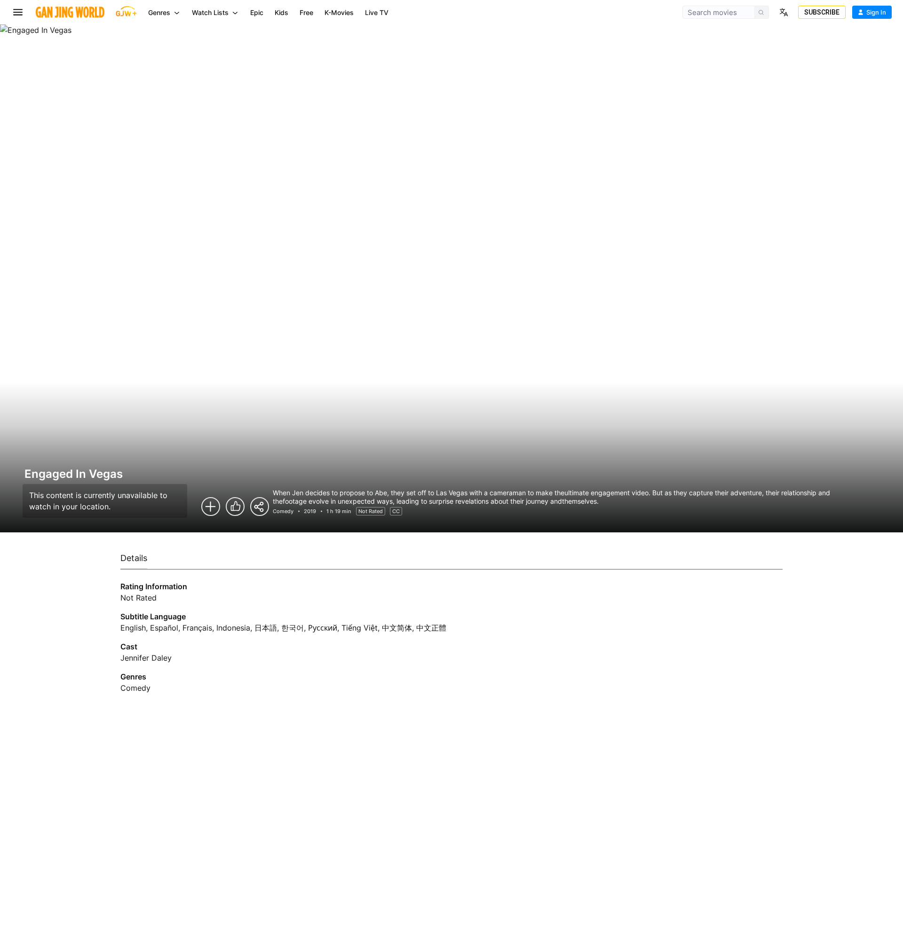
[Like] (235, 506)
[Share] (259, 506)
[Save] (210, 506)
